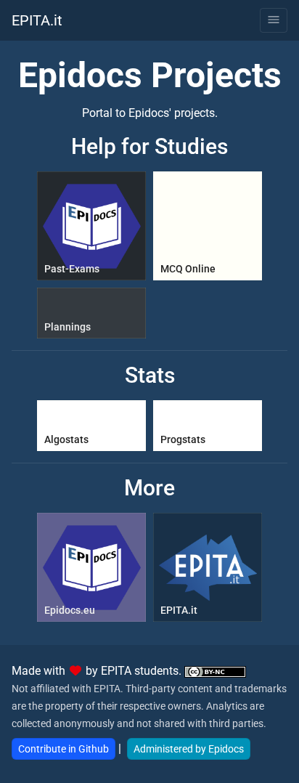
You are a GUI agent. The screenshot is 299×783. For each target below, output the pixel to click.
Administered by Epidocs (189, 749)
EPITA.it (37, 20)
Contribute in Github (63, 749)
